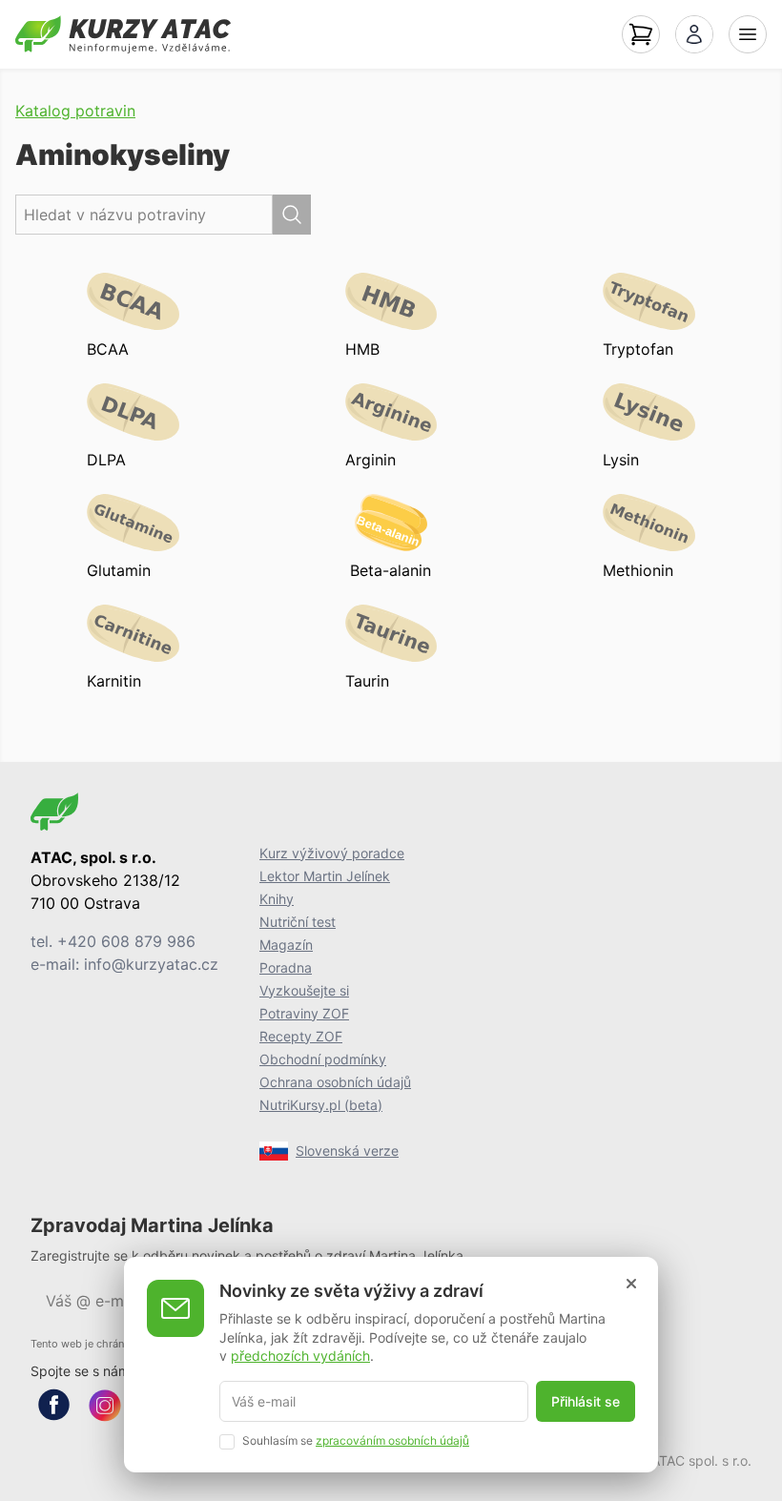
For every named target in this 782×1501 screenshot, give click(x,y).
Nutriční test (297, 922)
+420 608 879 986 (126, 941)
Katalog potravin (75, 110)
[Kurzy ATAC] (123, 34)
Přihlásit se (585, 1401)
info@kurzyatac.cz (151, 964)
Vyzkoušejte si (304, 990)
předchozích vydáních (300, 1355)
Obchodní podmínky (322, 1059)
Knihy (276, 899)
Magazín (286, 944)
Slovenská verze (347, 1150)
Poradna (285, 967)
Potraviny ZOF (304, 1013)
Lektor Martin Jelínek (324, 876)
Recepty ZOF (300, 1036)
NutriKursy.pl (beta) (320, 1105)
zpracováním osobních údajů (392, 1440)
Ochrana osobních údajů (335, 1082)
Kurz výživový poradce (331, 853)
